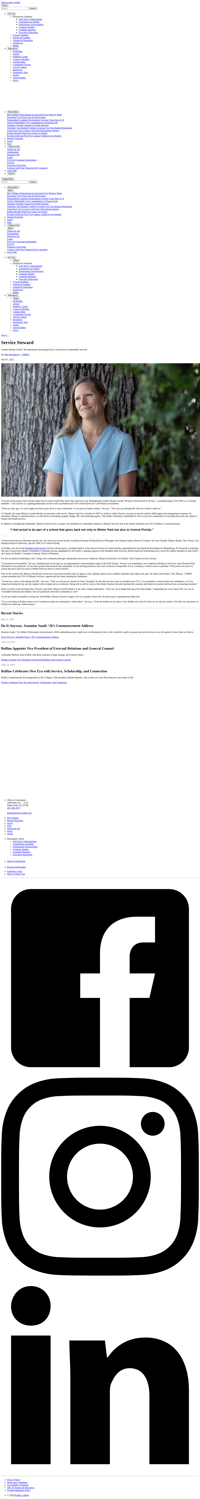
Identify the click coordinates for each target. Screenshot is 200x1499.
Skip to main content (10, 2)
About (10, 834)
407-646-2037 (13, 808)
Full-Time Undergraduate (25, 841)
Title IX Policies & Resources (20, 1487)
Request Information (16, 867)
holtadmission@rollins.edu (19, 813)
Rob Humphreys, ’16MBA (17, 354)
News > (4, 335)
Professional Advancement (25, 846)
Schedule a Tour (14, 871)
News (9, 831)
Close (4, 5)
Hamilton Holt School (35, 548)
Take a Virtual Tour (16, 874)
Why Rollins (13, 818)
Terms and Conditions (17, 1482)
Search (33, 8)
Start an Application (16, 861)
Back (10, 190)
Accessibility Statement (18, 1485)
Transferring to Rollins (23, 844)
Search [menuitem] (11, 173)
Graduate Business (22, 852)
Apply (10, 823)
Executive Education (23, 854)
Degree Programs (15, 820)
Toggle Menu (7, 179)
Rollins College (22, 1495)
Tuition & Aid (13, 828)
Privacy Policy (13, 1479)
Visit (9, 826)
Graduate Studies (21, 849)
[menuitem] (13, 111)
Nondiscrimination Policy (19, 1490)
